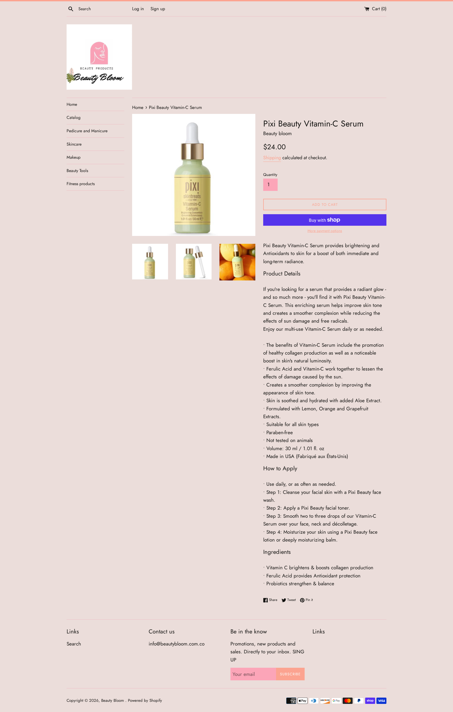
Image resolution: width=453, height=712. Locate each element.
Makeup (73, 157)
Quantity (270, 175)
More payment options (325, 230)
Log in (138, 8)
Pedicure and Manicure (87, 131)
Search (74, 643)
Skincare (74, 144)
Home (72, 104)
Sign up (157, 8)
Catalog (73, 117)
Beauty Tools (77, 171)
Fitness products (81, 184)
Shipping (272, 157)
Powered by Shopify (145, 700)
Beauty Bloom (113, 700)
